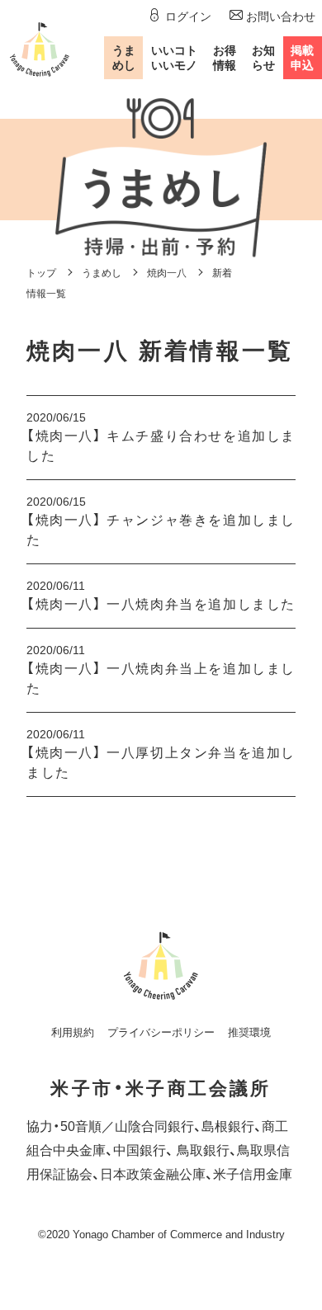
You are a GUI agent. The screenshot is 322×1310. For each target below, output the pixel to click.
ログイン (188, 16)
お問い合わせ (280, 16)
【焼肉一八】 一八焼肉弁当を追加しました (161, 604)
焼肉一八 (167, 273)
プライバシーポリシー (161, 1032)
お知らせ (263, 58)
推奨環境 (249, 1032)
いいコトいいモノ (174, 58)
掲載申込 (302, 58)
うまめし (123, 58)
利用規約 (72, 1032)
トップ (41, 273)
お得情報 (224, 58)
